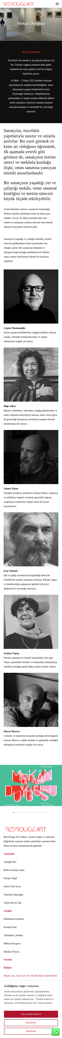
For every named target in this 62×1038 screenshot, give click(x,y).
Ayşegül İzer (10, 861)
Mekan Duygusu (12, 943)
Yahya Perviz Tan (12, 902)
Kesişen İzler (10, 927)
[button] (57, 4)
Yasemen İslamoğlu (13, 894)
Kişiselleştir (31, 1022)
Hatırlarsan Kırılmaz (14, 919)
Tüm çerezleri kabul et (31, 1014)
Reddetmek (31, 1031)
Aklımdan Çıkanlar (13, 935)
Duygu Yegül (10, 878)
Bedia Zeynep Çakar (14, 870)
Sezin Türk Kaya (12, 886)
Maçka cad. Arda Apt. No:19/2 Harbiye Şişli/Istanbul (30, 975)
